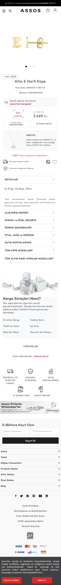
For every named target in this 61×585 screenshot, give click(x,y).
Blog (3, 486)
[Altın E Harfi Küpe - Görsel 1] (30, 43)
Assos (4, 451)
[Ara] (10, 11)
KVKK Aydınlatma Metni (30, 521)
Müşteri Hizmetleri (11, 463)
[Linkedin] (47, 496)
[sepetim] (48, 10)
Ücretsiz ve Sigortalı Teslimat (21, 168)
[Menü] (4, 11)
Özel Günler (7, 480)
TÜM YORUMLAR (22, 356)
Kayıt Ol (30, 440)
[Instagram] (27, 496)
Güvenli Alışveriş (30, 526)
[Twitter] (21, 496)
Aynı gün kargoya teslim (19, 161)
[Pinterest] (33, 496)
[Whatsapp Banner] (30, 407)
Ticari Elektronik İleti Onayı (30, 516)
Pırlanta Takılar (9, 468)
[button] (26, 66)
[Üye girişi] (55, 10)
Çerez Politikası (30, 505)
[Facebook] (16, 496)
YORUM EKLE (41, 356)
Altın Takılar (7, 474)
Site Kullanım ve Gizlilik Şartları (30, 511)
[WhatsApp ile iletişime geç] (48, 162)
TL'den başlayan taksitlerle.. (30, 155)
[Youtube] (40, 496)
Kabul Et (42, 580)
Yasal (4, 457)
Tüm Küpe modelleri (19, 250)
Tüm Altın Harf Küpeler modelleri (29, 258)
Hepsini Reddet (11, 580)
